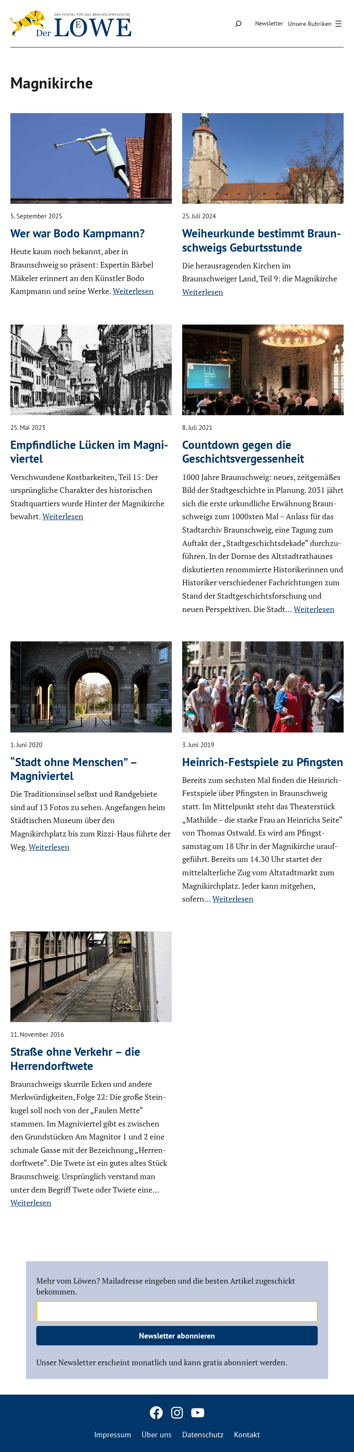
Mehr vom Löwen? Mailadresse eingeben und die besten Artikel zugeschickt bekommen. (165, 1286)
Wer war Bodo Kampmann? (77, 233)
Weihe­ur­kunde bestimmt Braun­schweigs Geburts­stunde (261, 240)
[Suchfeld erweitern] (238, 24)
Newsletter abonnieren (177, 1336)
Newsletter (269, 23)
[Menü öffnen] (316, 24)
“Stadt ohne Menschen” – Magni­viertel (73, 769)
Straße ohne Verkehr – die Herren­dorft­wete (75, 1059)
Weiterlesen (133, 291)
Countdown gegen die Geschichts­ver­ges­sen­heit (243, 452)
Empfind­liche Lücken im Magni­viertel (89, 452)
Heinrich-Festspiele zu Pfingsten (262, 762)
